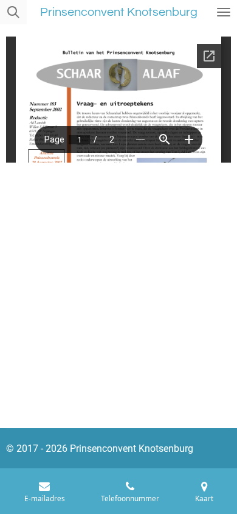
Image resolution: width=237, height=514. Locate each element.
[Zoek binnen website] (13, 12)
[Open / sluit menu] (223, 12)
